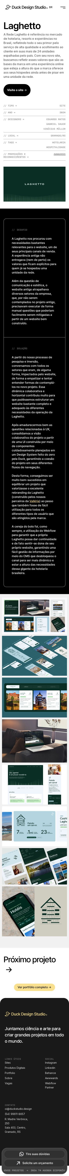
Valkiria (34, 501)
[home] (25, 7)
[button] (51, 7)
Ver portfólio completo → (34, 987)
